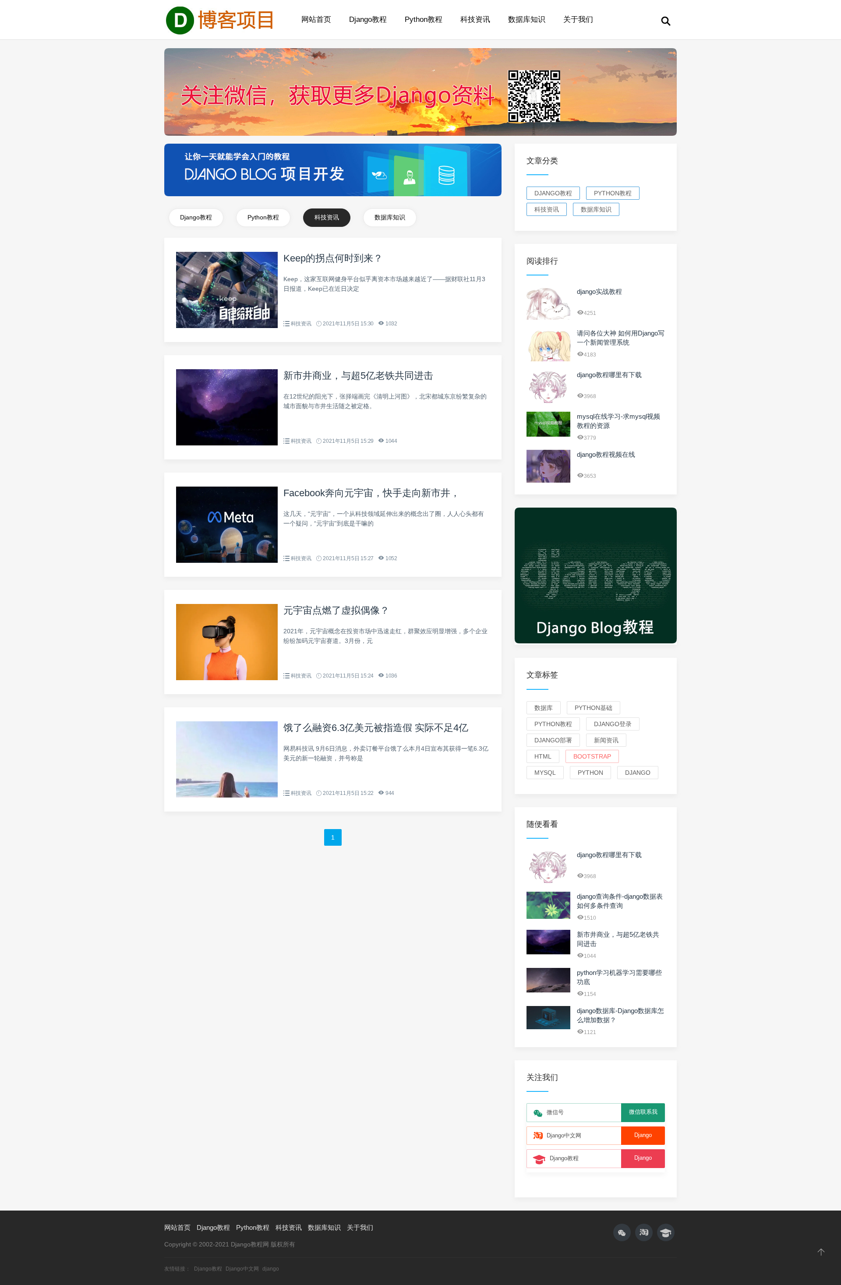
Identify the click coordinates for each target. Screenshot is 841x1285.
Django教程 (368, 19)
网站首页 (316, 19)
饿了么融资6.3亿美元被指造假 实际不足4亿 (375, 727)
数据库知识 (526, 19)
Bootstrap (592, 756)
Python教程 (423, 19)
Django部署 (553, 740)
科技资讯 (475, 19)
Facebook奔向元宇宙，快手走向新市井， (371, 492)
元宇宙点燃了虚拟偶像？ (336, 610)
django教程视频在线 (606, 454)
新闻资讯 (606, 740)
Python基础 (593, 707)
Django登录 (613, 723)
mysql (545, 772)
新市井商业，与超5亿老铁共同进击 (358, 375)
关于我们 (578, 19)
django (637, 772)
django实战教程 (599, 291)
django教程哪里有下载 (609, 374)
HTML (542, 756)
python (590, 772)
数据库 (543, 707)
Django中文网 (243, 1269)
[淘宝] (644, 1232)
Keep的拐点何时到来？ (333, 258)
